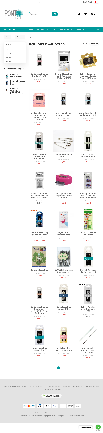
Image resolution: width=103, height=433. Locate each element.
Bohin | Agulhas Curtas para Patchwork (39, 156)
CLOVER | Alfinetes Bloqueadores (64, 271)
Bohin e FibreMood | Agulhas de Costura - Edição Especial (39, 116)
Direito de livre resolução (53, 389)
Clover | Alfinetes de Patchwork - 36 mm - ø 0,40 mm (39, 195)
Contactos (76, 386)
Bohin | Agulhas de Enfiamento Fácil (88, 114)
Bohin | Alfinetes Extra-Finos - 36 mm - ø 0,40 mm (88, 195)
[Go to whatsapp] (98, 427)
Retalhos (80, 29)
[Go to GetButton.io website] (98, 431)
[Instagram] (86, 2)
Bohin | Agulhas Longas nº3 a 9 (88, 155)
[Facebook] (83, 2)
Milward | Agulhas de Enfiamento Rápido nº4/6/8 (63, 76)
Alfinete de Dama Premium (63, 155)
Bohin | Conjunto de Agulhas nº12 (88, 271)
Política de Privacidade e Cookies (15, 386)
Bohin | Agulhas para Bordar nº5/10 (63, 349)
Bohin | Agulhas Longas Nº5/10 (63, 308)
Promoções (51, 29)
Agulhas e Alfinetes (47, 44)
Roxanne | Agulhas (39, 270)
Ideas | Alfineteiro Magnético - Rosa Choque (63, 195)
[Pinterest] (88, 2)
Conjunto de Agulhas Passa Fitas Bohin (88, 350)
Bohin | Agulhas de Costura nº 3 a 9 (64, 114)
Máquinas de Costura (66, 29)
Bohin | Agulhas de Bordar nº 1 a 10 (39, 75)
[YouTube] (91, 2)
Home (31, 29)
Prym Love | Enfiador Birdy (63, 234)
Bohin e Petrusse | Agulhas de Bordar (17, 83)
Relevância (94, 43)
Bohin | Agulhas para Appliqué (16, 75)
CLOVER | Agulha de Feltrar (88, 234)
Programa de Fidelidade (91, 386)
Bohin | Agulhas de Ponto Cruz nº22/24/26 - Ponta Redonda (17, 91)
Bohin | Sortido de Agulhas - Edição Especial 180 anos (88, 76)
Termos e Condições (36, 386)
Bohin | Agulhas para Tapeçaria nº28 (88, 309)
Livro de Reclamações (53, 386)
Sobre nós (66, 386)
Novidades (40, 29)
